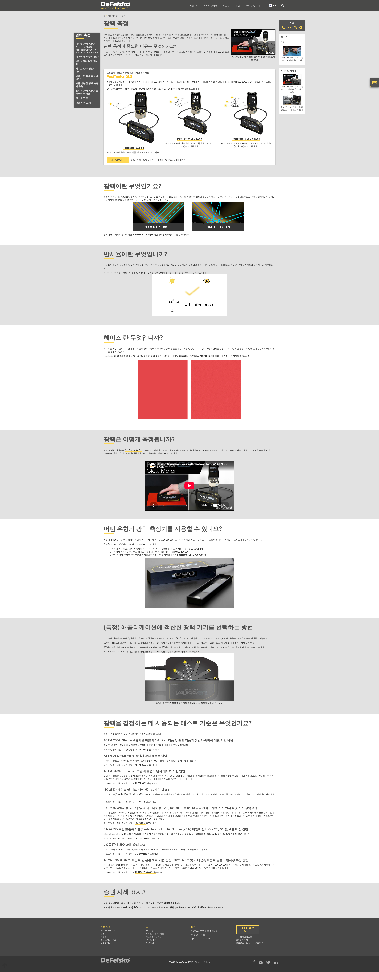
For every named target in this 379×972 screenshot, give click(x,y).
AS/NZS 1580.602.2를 (145, 872)
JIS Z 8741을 (141, 854)
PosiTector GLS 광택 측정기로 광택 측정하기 (292, 59)
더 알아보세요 (118, 160)
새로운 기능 (106, 943)
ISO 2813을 (140, 802)
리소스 (226, 5)
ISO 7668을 (140, 823)
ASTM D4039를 (142, 783)
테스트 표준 (82, 98)
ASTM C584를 (141, 749)
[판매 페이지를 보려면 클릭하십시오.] (295, 28)
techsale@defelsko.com (135, 907)
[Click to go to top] (5, 966)
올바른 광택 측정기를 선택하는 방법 (87, 92)
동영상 (146, 160)
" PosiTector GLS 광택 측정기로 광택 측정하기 (153, 234)
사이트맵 (150, 930)
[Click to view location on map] (300, 28)
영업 (238, 5)
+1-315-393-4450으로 (202, 907)
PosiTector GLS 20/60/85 (87, 52)
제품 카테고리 (113, 16)
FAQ (165, 160)
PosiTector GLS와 (133, 450)
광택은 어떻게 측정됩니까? (87, 77)
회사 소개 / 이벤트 (108, 940)
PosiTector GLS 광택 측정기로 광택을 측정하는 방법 (292, 89)
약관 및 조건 (151, 940)
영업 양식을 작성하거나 (180, 907)
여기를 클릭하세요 (172, 903)
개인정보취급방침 (153, 937)
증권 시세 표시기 (84, 102)
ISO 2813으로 (228, 834)
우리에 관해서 (210, 5)
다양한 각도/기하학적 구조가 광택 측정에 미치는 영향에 (181, 703)
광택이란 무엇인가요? (87, 56)
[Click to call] (283, 28)
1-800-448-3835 (197, 931)
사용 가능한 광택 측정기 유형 (87, 85)
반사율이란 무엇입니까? (86, 63)
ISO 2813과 (196, 868)
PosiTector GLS (119, 77)
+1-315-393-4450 (198, 935)
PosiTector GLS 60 (84, 47)
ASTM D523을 (141, 765)
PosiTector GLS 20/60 (86, 50)
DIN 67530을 (141, 838)
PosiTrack (150, 943)
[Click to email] (289, 28)
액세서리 (173, 160)
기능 (133, 160)
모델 (139, 160)
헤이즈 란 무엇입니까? (86, 70)
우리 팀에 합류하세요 (155, 934)
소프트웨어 (156, 160)
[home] (115, 6)
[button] (193, 5)
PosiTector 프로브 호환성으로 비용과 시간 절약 (292, 108)
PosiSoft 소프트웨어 (109, 930)
